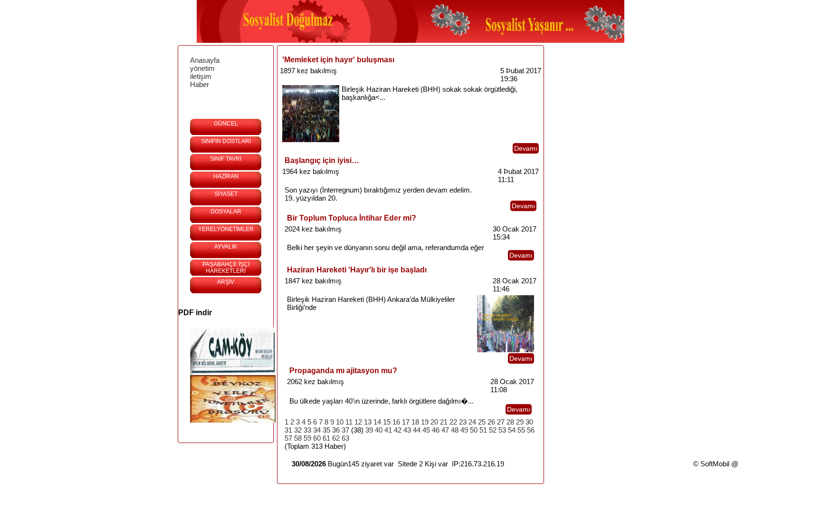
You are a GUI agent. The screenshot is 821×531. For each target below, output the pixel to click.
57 (288, 438)
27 (501, 422)
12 (358, 422)
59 (307, 438)
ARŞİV (225, 282)
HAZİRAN (226, 176)
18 (415, 422)
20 (434, 422)
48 (454, 430)
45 (426, 430)
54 (512, 430)
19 (425, 422)
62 (336, 438)
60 (317, 438)
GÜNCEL (226, 123)
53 (502, 430)
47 (445, 430)
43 (407, 430)
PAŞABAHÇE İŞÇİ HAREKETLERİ (225, 267)
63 (345, 438)
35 (326, 430)
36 (336, 430)
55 (521, 430)
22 (453, 422)
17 (406, 422)
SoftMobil (714, 464)
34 (317, 430)
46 (435, 430)
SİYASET (226, 194)
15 (387, 422)
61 (326, 438)
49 (464, 430)
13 (368, 422)
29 (520, 422)
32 (298, 430)
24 (472, 422)
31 (288, 430)
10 (340, 422)
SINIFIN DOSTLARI (226, 141)
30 (529, 422)
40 (378, 430)
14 (377, 422)
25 (482, 422)
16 (396, 422)
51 (483, 430)
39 (369, 430)
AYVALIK (225, 246)
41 (388, 430)
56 (531, 430)
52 (492, 430)
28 (510, 422)
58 (298, 438)
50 (473, 430)
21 (444, 422)
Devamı (525, 148)
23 (463, 422)
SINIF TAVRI (225, 158)
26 (491, 422)
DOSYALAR (225, 211)
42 (397, 430)
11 (349, 422)
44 (416, 430)
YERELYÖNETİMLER (226, 229)
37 (345, 430)
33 (307, 430)
